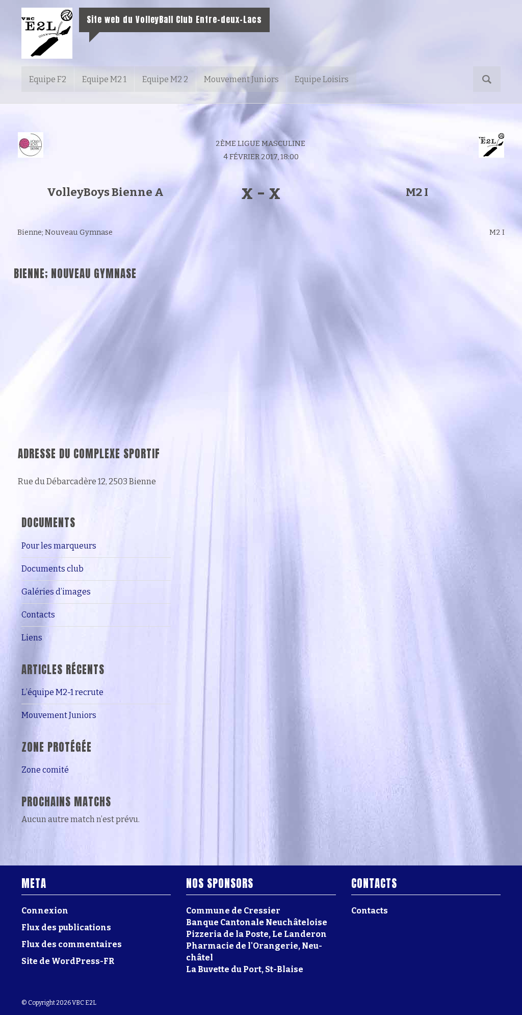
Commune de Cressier (233, 910)
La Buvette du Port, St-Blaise (244, 969)
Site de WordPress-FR (67, 961)
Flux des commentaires (71, 944)
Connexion (44, 910)
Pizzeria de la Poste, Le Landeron (256, 934)
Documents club (52, 569)
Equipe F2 (47, 79)
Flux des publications (66, 927)
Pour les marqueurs (58, 546)
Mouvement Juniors (241, 79)
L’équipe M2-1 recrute (62, 692)
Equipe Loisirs (322, 79)
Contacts (38, 615)
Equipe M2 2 (165, 79)
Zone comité (45, 770)
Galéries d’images (56, 592)
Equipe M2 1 (104, 79)
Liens (31, 637)
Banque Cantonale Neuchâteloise (256, 922)
